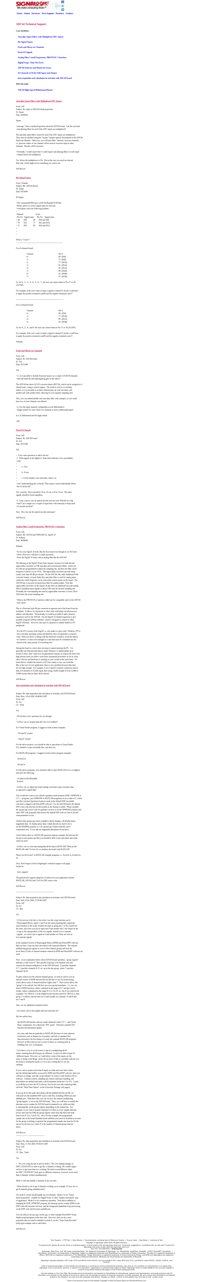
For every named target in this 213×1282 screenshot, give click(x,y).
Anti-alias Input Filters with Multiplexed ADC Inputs (41, 37)
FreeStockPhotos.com (137, 1281)
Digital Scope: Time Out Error (31, 62)
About (27, 13)
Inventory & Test (156, 1240)
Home (19, 13)
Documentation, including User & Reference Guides (104, 1240)
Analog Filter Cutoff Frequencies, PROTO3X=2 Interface (42, 57)
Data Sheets (77, 1240)
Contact (69, 13)
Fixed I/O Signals (25, 52)
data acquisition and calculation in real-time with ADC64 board (45, 78)
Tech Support (48, 13)
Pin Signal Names (25, 42)
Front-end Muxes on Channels (31, 47)
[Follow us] (62, 2)
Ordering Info (117, 1249)
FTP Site (66, 1240)
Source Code (132, 1240)
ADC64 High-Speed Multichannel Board (35, 90)
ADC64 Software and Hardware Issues (34, 68)
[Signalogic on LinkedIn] (62, 10)
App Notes (143, 1240)
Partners (60, 13)
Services (35, 13)
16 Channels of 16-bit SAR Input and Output (37, 73)
